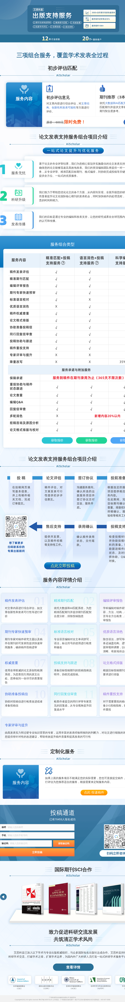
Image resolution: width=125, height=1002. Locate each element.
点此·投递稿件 (94, 792)
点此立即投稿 (62, 565)
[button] (3, 896)
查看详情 (73, 967)
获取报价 (57, 440)
